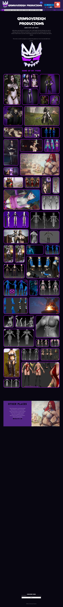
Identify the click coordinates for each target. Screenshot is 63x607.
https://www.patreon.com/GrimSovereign (17, 408)
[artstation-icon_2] (48, 10)
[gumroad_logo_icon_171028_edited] (50, 10)
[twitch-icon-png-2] (49, 10)
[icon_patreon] (21, 418)
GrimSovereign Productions (25, 5)
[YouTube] (46, 10)
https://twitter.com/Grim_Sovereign (17, 409)
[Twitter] (45, 10)
